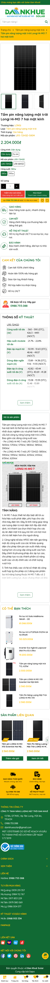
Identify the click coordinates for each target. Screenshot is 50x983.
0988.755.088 (19, 305)
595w (11, 173)
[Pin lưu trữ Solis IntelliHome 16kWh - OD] (9, 622)
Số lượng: (5, 181)
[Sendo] (22, 942)
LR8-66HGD (19, 164)
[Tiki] (15, 942)
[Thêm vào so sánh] (47, 200)
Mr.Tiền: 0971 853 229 (11, 898)
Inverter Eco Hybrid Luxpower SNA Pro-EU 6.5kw (33, 649)
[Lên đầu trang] (44, 966)
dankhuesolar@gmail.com (18, 827)
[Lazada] (9, 942)
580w (4, 173)
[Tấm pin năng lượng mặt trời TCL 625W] (9, 669)
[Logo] (25, 11)
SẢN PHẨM (17, 715)
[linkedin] (22, 955)
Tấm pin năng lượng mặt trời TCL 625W (32, 665)
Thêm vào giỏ (12, 758)
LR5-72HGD (7, 164)
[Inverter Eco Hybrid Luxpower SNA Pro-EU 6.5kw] (9, 653)
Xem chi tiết (37, 758)
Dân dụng (6, 154)
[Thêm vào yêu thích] (42, 200)
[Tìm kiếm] (46, 22)
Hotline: (12, 878)
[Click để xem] (25, 68)
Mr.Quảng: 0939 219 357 (13, 890)
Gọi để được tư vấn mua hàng (20, 200)
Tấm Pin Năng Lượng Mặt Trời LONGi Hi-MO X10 (33, 696)
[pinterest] (15, 955)
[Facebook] (3, 955)
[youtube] (28, 955)
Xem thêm (25, 402)
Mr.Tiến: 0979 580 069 (11, 902)
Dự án (15, 154)
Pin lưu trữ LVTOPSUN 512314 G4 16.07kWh (33, 633)
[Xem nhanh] (20, 732)
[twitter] (9, 955)
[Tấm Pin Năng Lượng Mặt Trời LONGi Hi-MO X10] (9, 700)
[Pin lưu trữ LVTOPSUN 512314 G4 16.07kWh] (9, 637)
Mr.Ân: (11, 918)
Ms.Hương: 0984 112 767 (12, 894)
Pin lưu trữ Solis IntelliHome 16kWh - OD (31, 617)
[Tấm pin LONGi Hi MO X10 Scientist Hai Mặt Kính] (9, 685)
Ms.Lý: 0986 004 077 (11, 906)
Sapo (32, 971)
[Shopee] (3, 942)
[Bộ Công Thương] (12, 846)
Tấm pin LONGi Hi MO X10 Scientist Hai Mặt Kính (31, 680)
